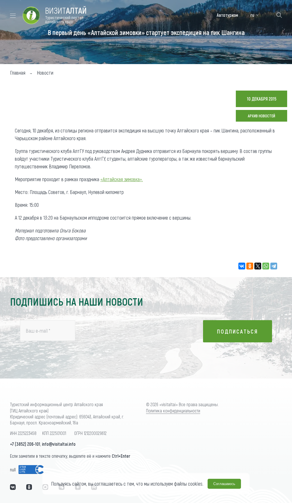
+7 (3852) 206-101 (25, 444)
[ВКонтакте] (241, 266)
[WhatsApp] (265, 266)
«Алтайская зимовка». (121, 179)
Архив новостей (261, 115)
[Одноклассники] (249, 266)
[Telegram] (273, 266)
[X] (257, 266)
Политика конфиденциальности (173, 410)
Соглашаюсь (224, 484)
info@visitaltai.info (59, 444)
